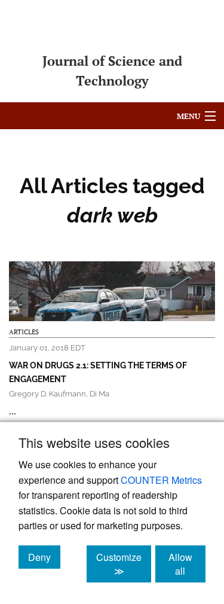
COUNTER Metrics (161, 480)
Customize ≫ (123, 564)
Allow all (186, 564)
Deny (44, 557)
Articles (24, 332)
